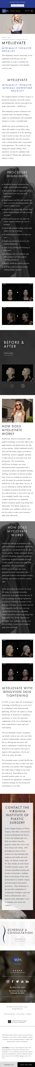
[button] (32, 11)
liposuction (27, 487)
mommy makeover (19, 1040)
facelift (27, 1040)
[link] (17, 971)
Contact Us (20, 939)
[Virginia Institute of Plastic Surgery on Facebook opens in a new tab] (12, 981)
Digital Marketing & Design (19, 1021)
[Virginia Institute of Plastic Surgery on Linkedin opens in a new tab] (27, 981)
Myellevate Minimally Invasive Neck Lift (15, 39)
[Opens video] (17, 292)
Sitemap (28, 1014)
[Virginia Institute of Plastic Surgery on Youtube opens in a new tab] (22, 981)
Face (8, 37)
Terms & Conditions (9, 1014)
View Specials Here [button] (17, 5)
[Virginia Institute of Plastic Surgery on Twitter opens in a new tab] (17, 981)
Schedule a (20, 931)
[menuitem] (7, 981)
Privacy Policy (20, 1014)
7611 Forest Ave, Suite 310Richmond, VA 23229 (17, 992)
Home (4, 37)
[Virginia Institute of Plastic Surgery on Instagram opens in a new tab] (7, 981)
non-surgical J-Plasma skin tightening (15, 155)
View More (8, 353)
